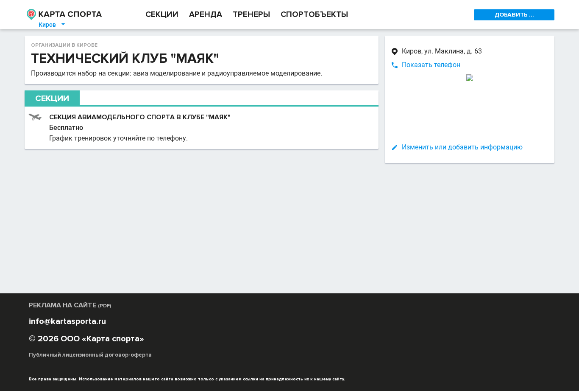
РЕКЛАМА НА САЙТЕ (70, 305)
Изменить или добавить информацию (462, 147)
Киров (52, 24)
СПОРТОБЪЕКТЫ (314, 15)
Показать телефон (431, 65)
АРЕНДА (205, 15)
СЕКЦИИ (161, 15)
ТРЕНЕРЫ (251, 15)
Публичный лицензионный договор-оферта (90, 355)
